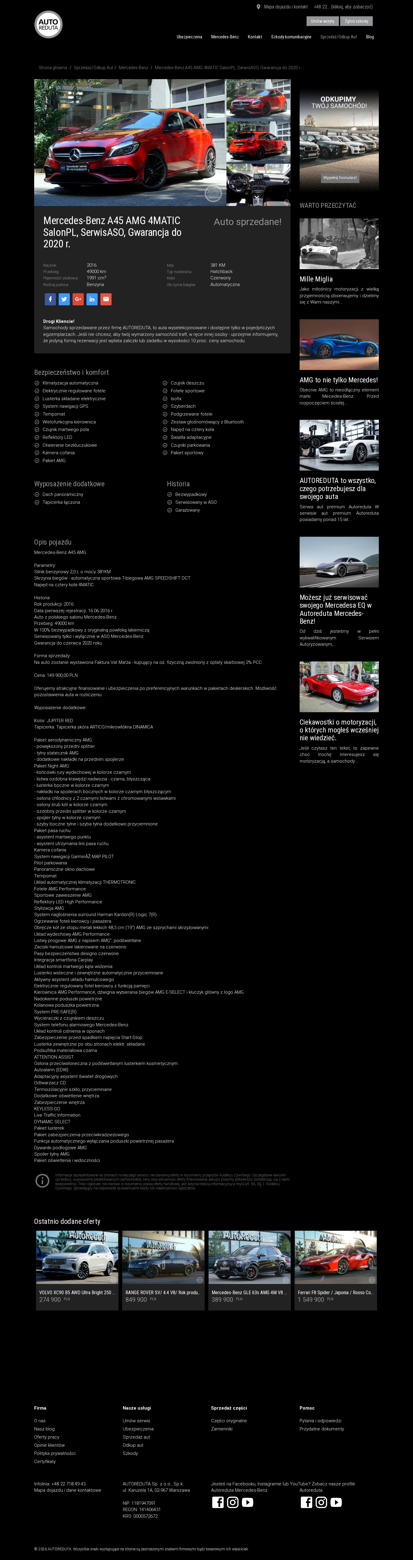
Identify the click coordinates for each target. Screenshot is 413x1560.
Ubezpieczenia (189, 37)
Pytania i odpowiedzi (320, 1420)
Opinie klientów (49, 1445)
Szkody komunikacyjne (291, 37)
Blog (370, 37)
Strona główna (53, 67)
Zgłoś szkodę (356, 21)
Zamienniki (222, 1429)
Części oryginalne (229, 1420)
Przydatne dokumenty (322, 1429)
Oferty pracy (46, 1437)
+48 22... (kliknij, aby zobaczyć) (343, 7)
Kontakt (255, 37)
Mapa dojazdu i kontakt (285, 7)
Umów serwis (136, 1420)
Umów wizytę (322, 21)
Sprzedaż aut (136, 1437)
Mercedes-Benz (225, 37)
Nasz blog (44, 1429)
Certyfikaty (45, 1461)
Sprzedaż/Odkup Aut (338, 37)
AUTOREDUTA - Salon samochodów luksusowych (48, 24)
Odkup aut (133, 1445)
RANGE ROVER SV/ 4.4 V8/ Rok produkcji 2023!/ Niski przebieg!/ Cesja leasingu (163, 1292)
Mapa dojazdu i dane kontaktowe (67, 1490)
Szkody (130, 1453)
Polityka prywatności (55, 1453)
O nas (40, 1420)
